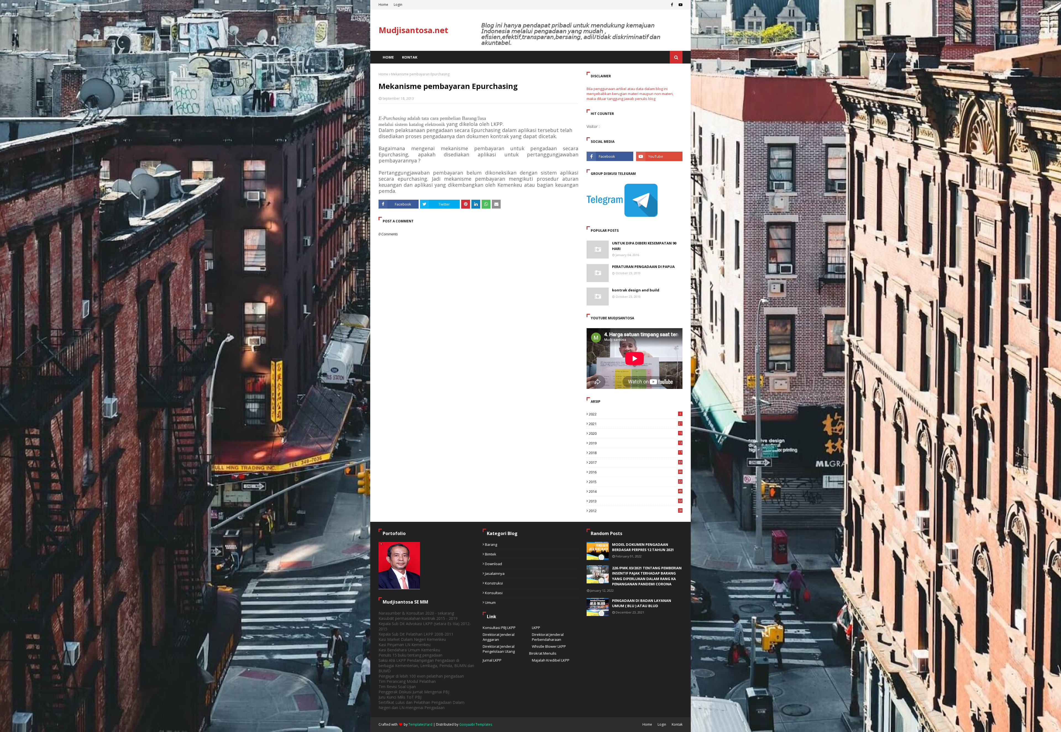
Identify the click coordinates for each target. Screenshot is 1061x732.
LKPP (536, 627)
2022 (635, 414)
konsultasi (494, 592)
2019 (635, 443)
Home (383, 4)
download (493, 563)
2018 (635, 452)
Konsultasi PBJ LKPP (499, 627)
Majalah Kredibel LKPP (550, 660)
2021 (635, 423)
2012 (635, 510)
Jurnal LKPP (492, 660)
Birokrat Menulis (542, 653)
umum (490, 602)
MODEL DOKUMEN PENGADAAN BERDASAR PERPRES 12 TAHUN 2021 (643, 547)
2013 (635, 501)
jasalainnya (495, 573)
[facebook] (671, 4)
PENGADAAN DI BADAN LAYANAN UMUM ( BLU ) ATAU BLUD (641, 603)
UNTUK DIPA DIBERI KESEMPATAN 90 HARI (644, 246)
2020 (635, 433)
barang (491, 544)
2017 (635, 462)
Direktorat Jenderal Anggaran (498, 637)
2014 (635, 491)
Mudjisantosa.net (413, 30)
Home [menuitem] (388, 57)
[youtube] (679, 4)
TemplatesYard (420, 724)
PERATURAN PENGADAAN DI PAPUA (643, 266)
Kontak (677, 724)
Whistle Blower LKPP (549, 646)
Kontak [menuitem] (409, 57)
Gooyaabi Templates (475, 724)
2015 (635, 481)
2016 (635, 472)
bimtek (490, 554)
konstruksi (494, 583)
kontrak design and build (635, 290)
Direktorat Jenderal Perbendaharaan (548, 637)
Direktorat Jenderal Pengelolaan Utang (499, 649)
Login (398, 4)
